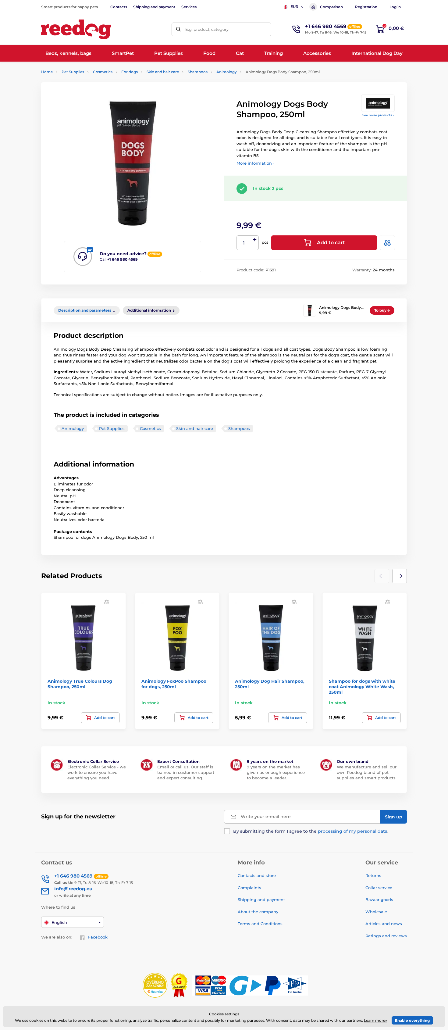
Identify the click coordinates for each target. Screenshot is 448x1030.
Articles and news (383, 923)
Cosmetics (102, 72)
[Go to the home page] (76, 29)
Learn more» (375, 1020)
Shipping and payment (154, 7)
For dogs (129, 72)
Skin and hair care (163, 72)
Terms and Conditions (260, 923)
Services (189, 7)
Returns (373, 875)
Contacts (118, 7)
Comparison (331, 7)
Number (244, 243)
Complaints (249, 887)
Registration (366, 7)
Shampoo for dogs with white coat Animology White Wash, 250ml (362, 686)
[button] (399, 576)
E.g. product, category (207, 29)
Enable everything (412, 1020)
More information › (255, 163)
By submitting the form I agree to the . (310, 831)
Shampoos (198, 72)
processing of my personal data (352, 831)
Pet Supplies (73, 72)
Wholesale (376, 911)
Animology (226, 72)
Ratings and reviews (386, 935)
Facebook (98, 937)
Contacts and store (257, 875)
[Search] (178, 29)
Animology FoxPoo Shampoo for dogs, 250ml (173, 683)
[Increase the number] (254, 239)
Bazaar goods (379, 899)
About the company (258, 911)
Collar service (378, 887)
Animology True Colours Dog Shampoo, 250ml (80, 683)
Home (47, 72)
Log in (395, 7)
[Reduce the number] (254, 246)
